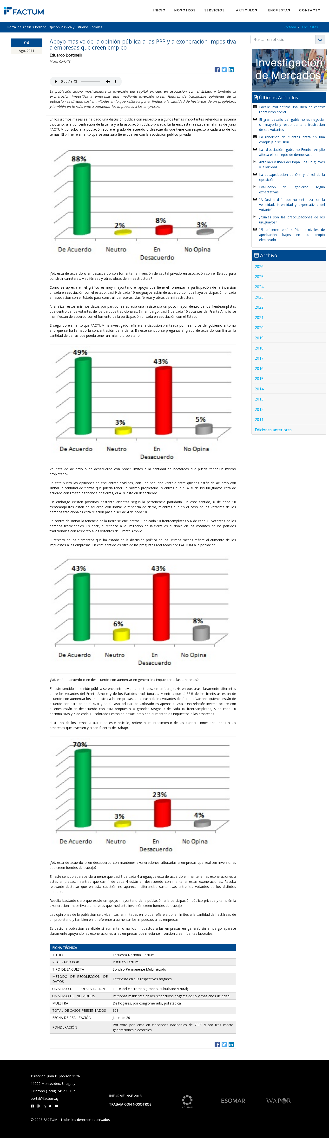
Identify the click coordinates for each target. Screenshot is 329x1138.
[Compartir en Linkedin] (231, 69)
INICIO (159, 10)
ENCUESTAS (279, 10)
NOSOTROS (185, 10)
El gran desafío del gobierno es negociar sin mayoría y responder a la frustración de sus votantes (292, 124)
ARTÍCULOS (246, 10)
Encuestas (310, 27)
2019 (259, 338)
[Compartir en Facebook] (217, 69)
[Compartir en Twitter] (224, 69)
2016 (259, 368)
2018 (259, 348)
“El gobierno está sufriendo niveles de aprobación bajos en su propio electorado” (292, 234)
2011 (259, 419)
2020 (259, 327)
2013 (259, 399)
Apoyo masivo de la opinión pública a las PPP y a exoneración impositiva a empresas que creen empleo (143, 44)
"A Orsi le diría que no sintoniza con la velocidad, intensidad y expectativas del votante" (292, 204)
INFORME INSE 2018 (125, 1095)
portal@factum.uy (45, 1098)
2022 (259, 307)
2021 (259, 317)
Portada (289, 27)
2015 (259, 378)
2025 (259, 276)
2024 (259, 286)
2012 (259, 409)
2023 (259, 297)
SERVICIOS (214, 10)
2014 (259, 389)
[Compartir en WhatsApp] (235, 69)
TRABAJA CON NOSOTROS (130, 1104)
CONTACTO (310, 10)
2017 (259, 358)
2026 (259, 266)
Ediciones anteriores (273, 429)
